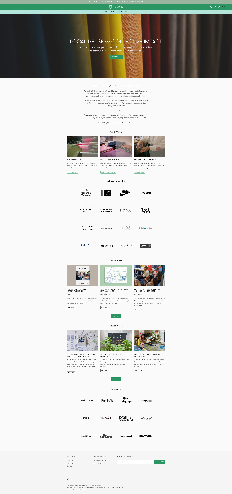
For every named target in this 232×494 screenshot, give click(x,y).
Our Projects (71, 463)
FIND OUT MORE (139, 172)
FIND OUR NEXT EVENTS (108, 172)
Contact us (70, 466)
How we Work (72, 172)
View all (116, 316)
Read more (71, 307)
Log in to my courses (100, 460)
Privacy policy (97, 463)
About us (70, 460)
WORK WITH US (116, 57)
